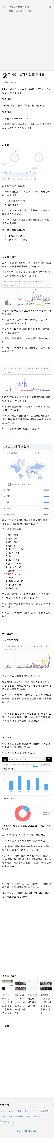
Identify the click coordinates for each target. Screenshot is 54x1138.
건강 (3, 1111)
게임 (11, 1111)
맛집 (34, 1111)
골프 (27, 1111)
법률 (3, 1116)
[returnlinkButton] (4, 7)
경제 (19, 1111)
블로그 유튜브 (33, 1116)
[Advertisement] (27, 41)
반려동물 (44, 1111)
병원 (11, 1116)
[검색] (50, 7)
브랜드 (20, 1116)
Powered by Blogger (27, 1130)
